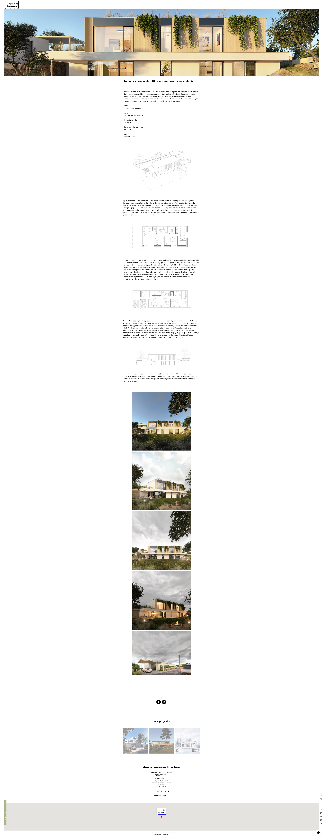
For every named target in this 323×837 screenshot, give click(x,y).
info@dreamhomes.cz (161, 780)
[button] (317, 5)
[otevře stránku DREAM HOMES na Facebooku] (155, 792)
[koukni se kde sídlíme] (168, 792)
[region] (135, 741)
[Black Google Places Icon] (321, 824)
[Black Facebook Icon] (321, 809)
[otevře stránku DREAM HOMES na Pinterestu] (161, 792)
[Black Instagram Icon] (321, 813)
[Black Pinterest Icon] (321, 816)
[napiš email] (165, 792)
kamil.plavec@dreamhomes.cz (161, 782)
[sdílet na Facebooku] (158, 702)
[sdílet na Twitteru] (164, 702)
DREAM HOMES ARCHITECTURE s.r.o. (161, 772)
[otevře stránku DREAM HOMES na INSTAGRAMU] (158, 792)
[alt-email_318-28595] (321, 820)
